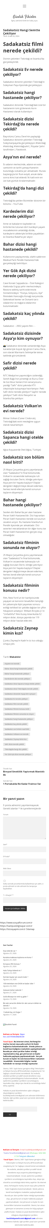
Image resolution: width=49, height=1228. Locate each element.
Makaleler (15, 656)
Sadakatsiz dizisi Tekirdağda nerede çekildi (21, 689)
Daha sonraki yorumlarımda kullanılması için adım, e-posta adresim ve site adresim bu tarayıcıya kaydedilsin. (23, 886)
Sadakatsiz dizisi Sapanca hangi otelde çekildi (22, 684)
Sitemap (30, 929)
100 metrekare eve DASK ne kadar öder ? (19, 983)
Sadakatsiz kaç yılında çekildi (16, 724)
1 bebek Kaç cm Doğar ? (12, 1012)
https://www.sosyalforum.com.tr (16, 922)
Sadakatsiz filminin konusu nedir (17, 709)
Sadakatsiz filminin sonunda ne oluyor (19, 714)
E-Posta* (6, 856)
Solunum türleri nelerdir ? (12, 990)
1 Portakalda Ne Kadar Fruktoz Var (22, 783)
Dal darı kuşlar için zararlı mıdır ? (15, 977)
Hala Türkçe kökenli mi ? (12, 970)
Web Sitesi (7, 868)
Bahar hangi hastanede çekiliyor (17, 674)
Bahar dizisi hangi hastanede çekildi (18, 669)
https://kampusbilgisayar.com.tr (16, 925)
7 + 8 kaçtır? (8, 895)
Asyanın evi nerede (12, 663)
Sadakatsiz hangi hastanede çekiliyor (19, 719)
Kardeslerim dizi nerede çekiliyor (17, 679)
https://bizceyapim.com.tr (13, 929)
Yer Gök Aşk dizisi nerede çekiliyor (18, 754)
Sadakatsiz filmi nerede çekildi (16, 704)
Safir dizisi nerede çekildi (14, 744)
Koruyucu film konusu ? (12, 964)
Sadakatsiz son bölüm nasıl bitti (17, 729)
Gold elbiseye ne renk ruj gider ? (15, 997)
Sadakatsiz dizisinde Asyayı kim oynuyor (20, 694)
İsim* (5, 844)
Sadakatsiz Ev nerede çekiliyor (16, 699)
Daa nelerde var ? (10, 951)
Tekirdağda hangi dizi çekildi (16, 749)
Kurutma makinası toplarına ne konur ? (18, 957)
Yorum (5, 814)
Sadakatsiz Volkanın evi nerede (16, 734)
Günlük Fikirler (24, 17)
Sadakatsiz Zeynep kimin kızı (16, 739)
